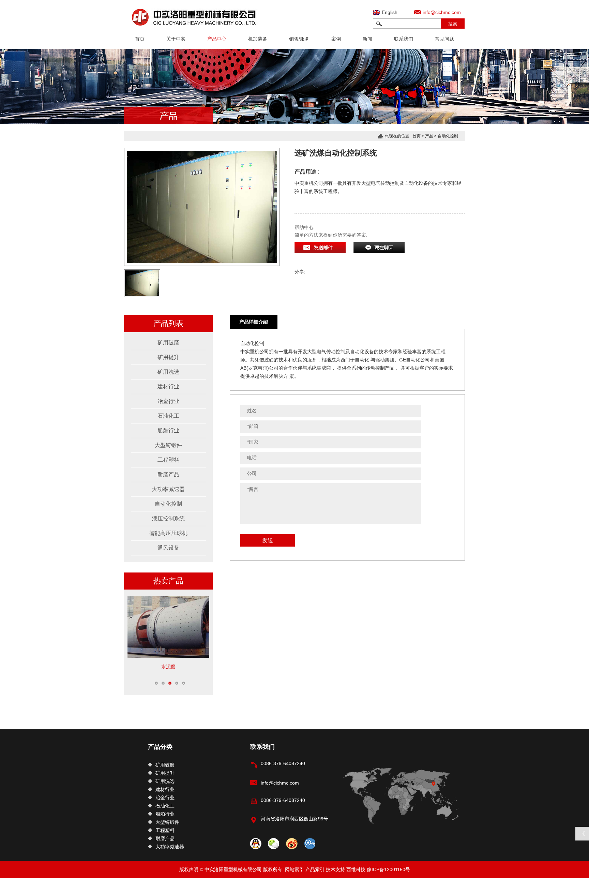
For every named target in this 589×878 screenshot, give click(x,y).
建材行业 (168, 386)
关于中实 (175, 39)
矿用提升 (168, 357)
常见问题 (444, 39)
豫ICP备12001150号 (388, 869)
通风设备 (168, 548)
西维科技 (355, 869)
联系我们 (403, 39)
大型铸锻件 (168, 445)
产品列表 (168, 323)
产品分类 (160, 746)
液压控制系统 (168, 518)
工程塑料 (168, 460)
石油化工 (168, 416)
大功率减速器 (168, 489)
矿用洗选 (168, 372)
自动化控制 (448, 136)
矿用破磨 (168, 342)
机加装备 (257, 39)
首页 (140, 39)
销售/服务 (299, 39)
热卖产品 (168, 581)
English (389, 12)
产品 (429, 136)
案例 (336, 39)
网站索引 (294, 869)
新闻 (367, 39)
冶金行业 (168, 401)
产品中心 (216, 39)
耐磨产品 (168, 474)
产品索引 (314, 869)
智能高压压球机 (168, 533)
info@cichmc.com (442, 12)
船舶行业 (168, 430)
